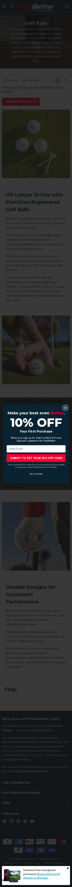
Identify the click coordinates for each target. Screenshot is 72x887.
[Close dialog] (65, 407)
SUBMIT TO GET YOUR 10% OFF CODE (36, 458)
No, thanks (36, 473)
